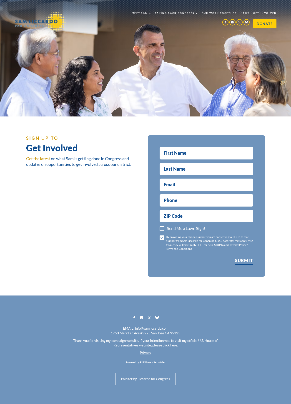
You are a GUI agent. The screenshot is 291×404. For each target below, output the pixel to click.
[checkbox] (162, 228)
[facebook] (225, 22)
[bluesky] (246, 22)
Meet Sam (140, 13)
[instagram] (232, 22)
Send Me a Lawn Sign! (186, 228)
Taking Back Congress (174, 13)
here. (174, 345)
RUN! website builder (153, 362)
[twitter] (239, 22)
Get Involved (264, 13)
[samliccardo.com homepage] (40, 22)
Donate (265, 24)
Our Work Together (219, 13)
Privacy (145, 353)
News (245, 13)
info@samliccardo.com (151, 328)
